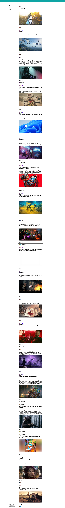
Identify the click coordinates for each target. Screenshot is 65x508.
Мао (21, 30)
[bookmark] (22, 26)
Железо (22, 113)
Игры (21, 31)
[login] (56, 1)
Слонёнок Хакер (23, 434)
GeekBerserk (22, 457)
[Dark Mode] (49, 1)
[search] (47, 1)
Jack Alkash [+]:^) (23, 6)
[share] (23, 26)
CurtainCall (22, 404)
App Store (13, 505)
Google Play (10, 505)
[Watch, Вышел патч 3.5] (30, 18)
